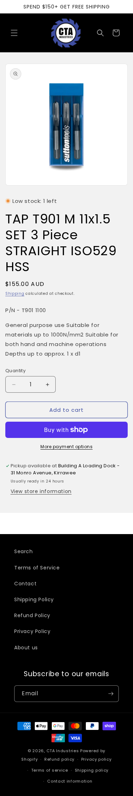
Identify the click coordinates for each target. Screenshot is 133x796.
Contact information (69, 781)
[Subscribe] (110, 693)
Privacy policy (96, 759)
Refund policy (59, 759)
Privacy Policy (32, 631)
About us (26, 647)
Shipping (14, 293)
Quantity (15, 370)
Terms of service (49, 770)
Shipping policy (92, 770)
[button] (14, 33)
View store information (41, 491)
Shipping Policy (34, 599)
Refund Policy (32, 615)
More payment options (66, 447)
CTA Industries (62, 751)
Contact (25, 583)
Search (23, 551)
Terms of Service (37, 567)
